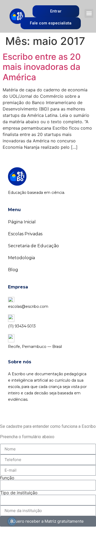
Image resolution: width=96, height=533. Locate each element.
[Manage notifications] (11, 521)
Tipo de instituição (19, 493)
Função (7, 478)
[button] (89, 13)
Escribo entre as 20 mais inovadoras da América (42, 67)
